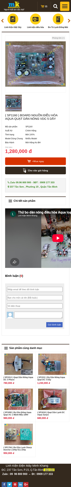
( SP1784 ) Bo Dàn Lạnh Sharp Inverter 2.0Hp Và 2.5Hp (17, 448)
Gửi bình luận (54, 324)
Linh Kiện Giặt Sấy (12, 27)
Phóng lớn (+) (58, 38)
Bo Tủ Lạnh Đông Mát (58, 27)
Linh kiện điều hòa (35, 27)
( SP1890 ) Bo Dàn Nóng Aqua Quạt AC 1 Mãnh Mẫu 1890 (17, 413)
